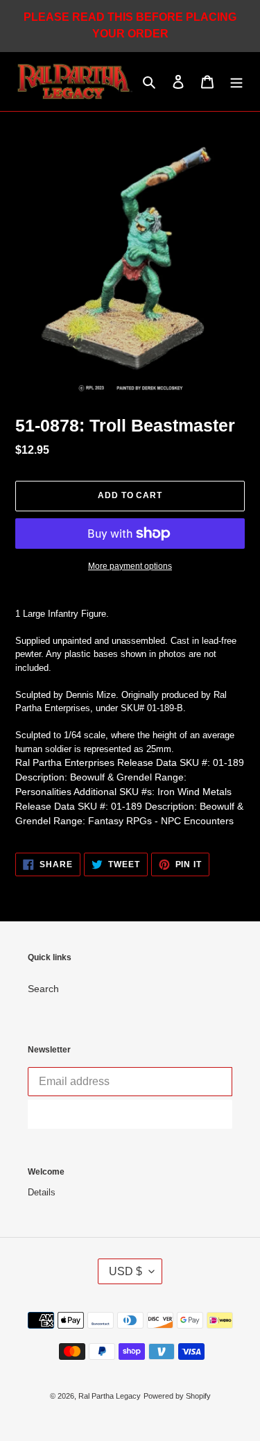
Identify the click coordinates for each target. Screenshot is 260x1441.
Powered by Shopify (177, 1396)
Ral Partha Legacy (109, 1396)
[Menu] (236, 81)
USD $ (125, 1271)
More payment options (130, 566)
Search (43, 988)
